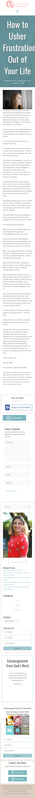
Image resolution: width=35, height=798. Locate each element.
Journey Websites (24, 793)
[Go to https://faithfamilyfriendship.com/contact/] (17, 765)
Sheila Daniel (22, 81)
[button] (17, 562)
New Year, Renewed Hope (12, 570)
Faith (22, 83)
